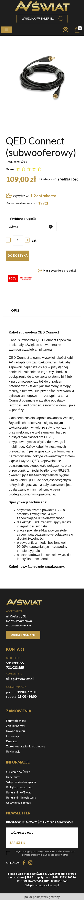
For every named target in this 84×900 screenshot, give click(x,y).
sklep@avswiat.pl (20, 679)
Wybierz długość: (23, 218)
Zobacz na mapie (23, 634)
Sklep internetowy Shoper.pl (42, 885)
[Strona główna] (42, 6)
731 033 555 (15, 667)
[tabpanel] (42, 449)
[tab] (42, 310)
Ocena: (10, 169)
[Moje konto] (65, 29)
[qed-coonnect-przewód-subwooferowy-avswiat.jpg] (42, 77)
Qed (24, 161)
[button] (6, 29)
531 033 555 (15, 663)
